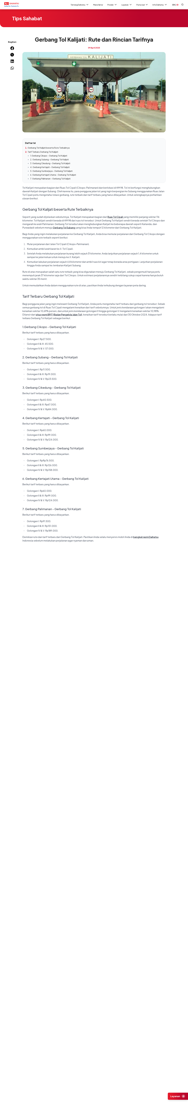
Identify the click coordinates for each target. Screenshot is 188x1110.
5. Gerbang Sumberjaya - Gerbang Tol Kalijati (51, 171)
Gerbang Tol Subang (64, 227)
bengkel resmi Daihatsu (145, 536)
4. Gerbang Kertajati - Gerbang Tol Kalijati (50, 167)
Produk (110, 5)
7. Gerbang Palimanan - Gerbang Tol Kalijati (50, 178)
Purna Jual (140, 5)
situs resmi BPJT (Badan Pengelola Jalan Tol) (59, 314)
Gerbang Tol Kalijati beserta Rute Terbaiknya (49, 147)
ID (177, 5)
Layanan (125, 5)
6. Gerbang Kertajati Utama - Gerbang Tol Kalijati (53, 174)
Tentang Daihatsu (78, 5)
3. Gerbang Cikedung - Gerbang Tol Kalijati (50, 163)
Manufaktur (98, 5)
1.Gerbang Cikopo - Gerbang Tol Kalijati (48, 155)
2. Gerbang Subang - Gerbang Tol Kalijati (49, 159)
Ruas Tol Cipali (115, 216)
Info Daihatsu (158, 5)
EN (173, 5)
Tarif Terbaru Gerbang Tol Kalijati (43, 151)
